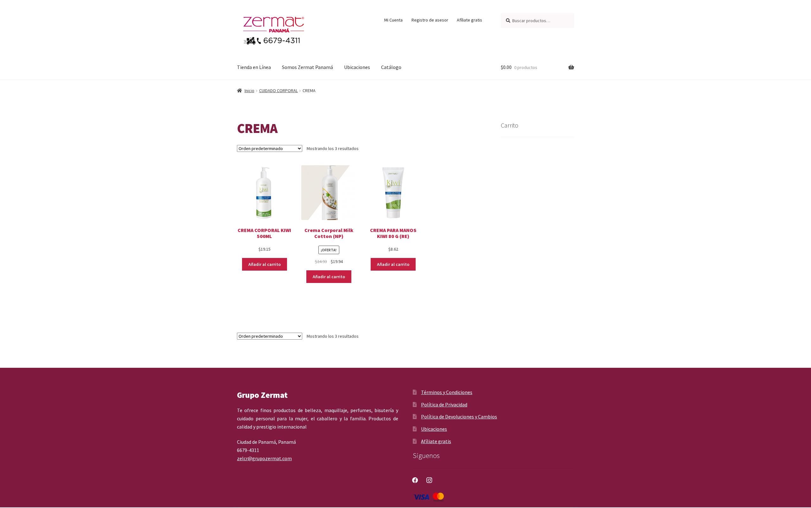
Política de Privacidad (444, 404)
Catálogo (391, 67)
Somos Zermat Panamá (307, 67)
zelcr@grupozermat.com (264, 458)
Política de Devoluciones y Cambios (459, 416)
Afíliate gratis (469, 20)
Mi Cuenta (393, 20)
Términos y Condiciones (446, 392)
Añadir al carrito (264, 264)
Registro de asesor (430, 20)
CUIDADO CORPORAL (278, 90)
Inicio (249, 90)
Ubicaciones (357, 67)
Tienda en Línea (254, 67)
